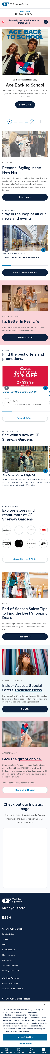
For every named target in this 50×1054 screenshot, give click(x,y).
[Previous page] (10, 122)
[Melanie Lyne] (31, 530)
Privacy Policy (23, 1031)
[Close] (44, 1004)
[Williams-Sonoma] (18, 530)
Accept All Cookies (25, 1037)
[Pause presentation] (39, 121)
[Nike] (43, 543)
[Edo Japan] (43, 530)
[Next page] (32, 122)
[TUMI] (6, 543)
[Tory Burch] (31, 543)
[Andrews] (18, 543)
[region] (25, 1024)
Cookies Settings (25, 1043)
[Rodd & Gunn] (6, 530)
